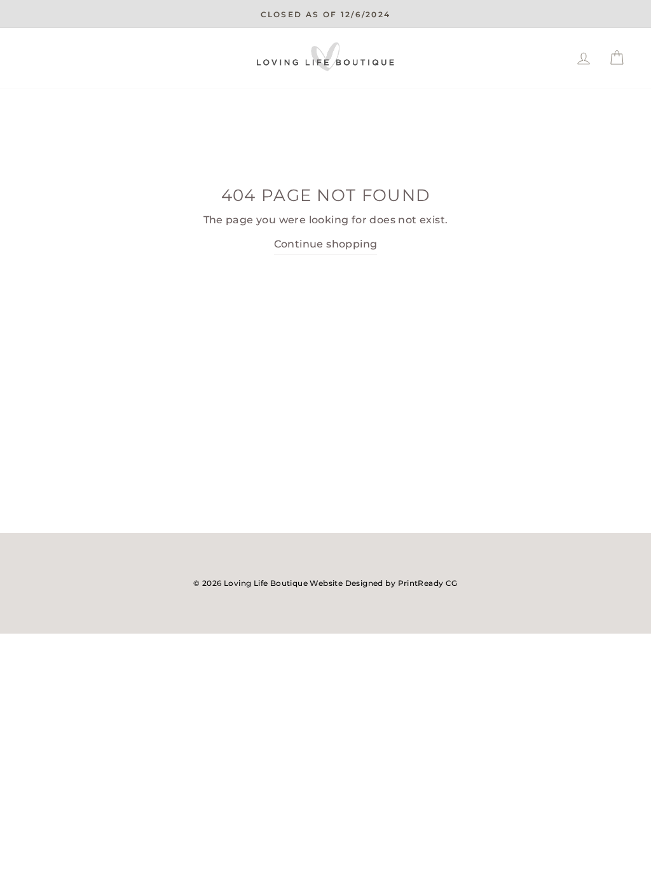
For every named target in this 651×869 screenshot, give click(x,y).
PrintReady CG (428, 583)
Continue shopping (326, 244)
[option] (325, 14)
